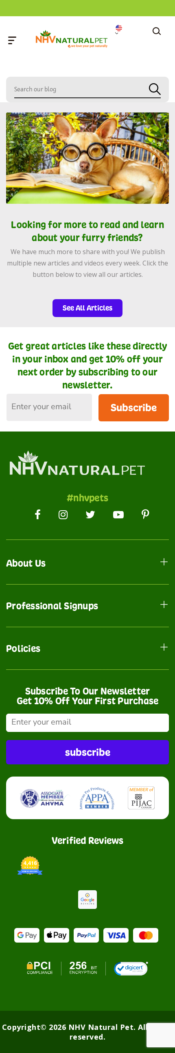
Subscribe (134, 407)
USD (121, 30)
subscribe (87, 752)
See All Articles (87, 308)
